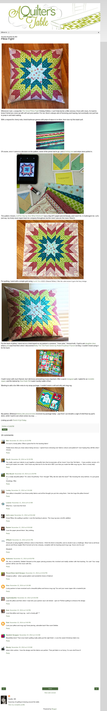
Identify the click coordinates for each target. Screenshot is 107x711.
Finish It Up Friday (19, 420)
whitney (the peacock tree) (26, 414)
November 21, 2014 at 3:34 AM (21, 490)
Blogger (54, 709)
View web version (50, 693)
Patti (7, 622)
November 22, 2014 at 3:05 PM (20, 622)
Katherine (9, 558)
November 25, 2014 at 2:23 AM (22, 647)
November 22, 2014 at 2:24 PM (20, 610)
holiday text (69, 151)
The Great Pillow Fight (30, 111)
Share (4, 429)
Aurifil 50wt (37, 281)
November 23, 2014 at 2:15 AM (30, 635)
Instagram (70, 379)
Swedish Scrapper (12, 635)
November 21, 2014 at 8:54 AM (24, 515)
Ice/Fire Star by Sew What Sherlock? (29, 216)
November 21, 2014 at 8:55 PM (24, 558)
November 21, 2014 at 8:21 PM (22, 540)
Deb (7, 440)
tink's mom (10, 515)
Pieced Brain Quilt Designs (15, 573)
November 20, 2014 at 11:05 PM (25, 474)
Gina (7, 585)
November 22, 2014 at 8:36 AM (27, 598)
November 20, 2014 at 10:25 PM (22, 459)
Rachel (8, 527)
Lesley (8, 490)
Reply (8, 453)
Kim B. (8, 459)
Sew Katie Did (25, 381)
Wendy (8, 647)
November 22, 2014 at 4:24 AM (20, 585)
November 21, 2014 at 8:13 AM (22, 502)
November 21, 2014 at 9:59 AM (22, 527)
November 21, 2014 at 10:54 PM (36, 573)
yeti (7, 346)
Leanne (8, 502)
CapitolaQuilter (11, 598)
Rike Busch (10, 474)
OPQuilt (9, 540)
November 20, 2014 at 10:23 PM (20, 440)
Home (50, 688)
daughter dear (90, 343)
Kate (7, 610)
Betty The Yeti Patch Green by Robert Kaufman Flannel (54, 346)
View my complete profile (16, 705)
